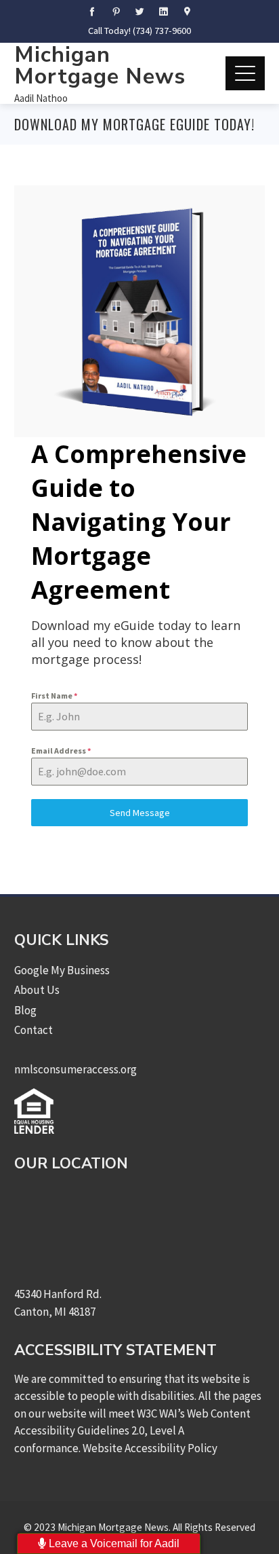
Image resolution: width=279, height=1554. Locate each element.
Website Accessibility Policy (150, 1448)
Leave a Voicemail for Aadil (112, 1543)
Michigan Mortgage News (100, 65)
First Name (54, 695)
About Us (37, 989)
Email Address (61, 750)
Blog (25, 1010)
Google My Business (62, 970)
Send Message (140, 813)
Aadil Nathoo (41, 98)
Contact (33, 1029)
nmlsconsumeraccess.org (75, 1069)
